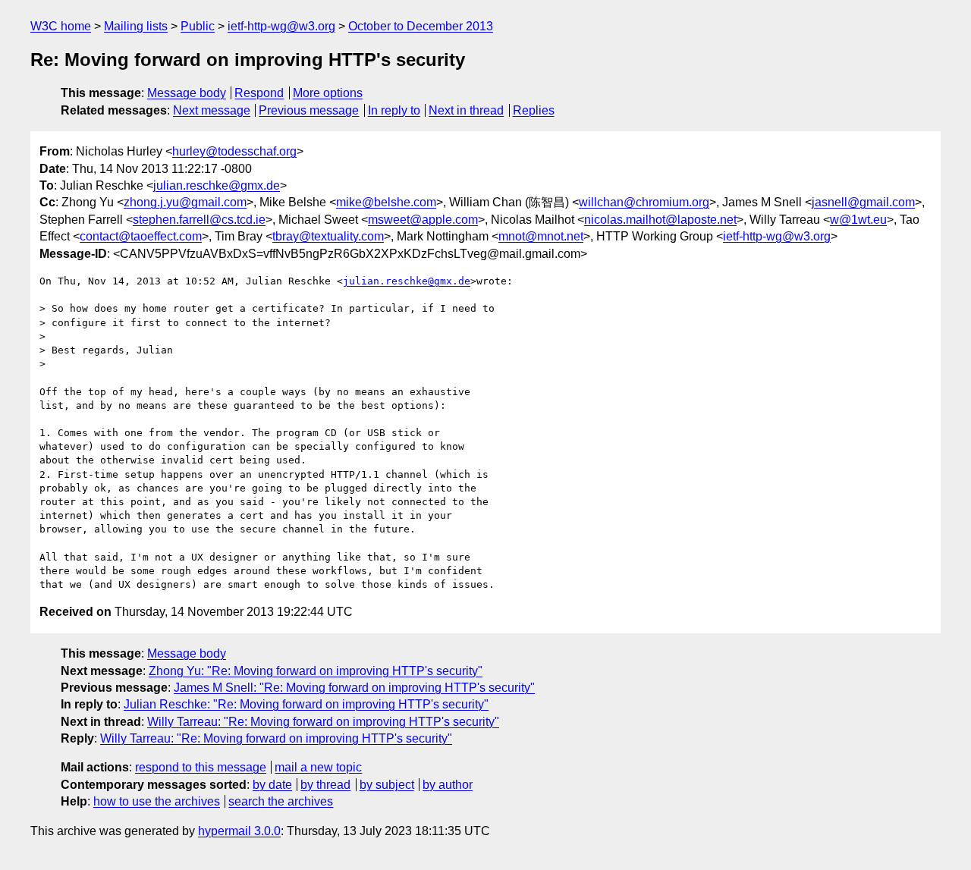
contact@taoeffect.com (141, 236)
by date (272, 784)
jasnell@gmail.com (863, 202)
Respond (259, 92)
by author (448, 784)
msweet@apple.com (423, 219)
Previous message (309, 110)
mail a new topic (318, 767)
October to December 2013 (420, 26)
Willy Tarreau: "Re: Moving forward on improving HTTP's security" (323, 721)
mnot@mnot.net (540, 236)
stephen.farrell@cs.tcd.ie (199, 219)
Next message (211, 110)
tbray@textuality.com (328, 236)
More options (328, 92)
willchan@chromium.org (644, 202)
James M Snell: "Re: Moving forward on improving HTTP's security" (354, 687)
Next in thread (466, 110)
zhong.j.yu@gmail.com (185, 202)
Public (198, 26)
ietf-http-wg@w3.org (281, 26)
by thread (325, 784)
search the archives (280, 801)
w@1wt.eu (858, 219)
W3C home (60, 26)
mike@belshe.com (386, 202)
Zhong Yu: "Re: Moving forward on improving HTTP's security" (315, 670)
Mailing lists (136, 26)
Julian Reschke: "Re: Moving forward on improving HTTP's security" (306, 704)
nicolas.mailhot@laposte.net (660, 219)
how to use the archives (156, 801)
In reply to (394, 110)
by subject (387, 784)
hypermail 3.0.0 (239, 830)
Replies (534, 110)
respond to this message (200, 767)
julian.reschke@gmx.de (216, 185)
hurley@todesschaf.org (234, 151)
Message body (186, 92)
